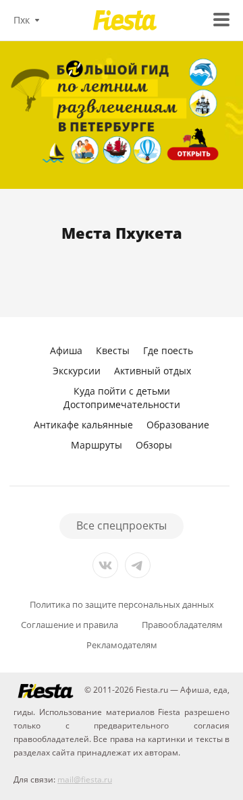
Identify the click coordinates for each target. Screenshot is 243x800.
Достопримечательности (121, 404)
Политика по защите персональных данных (122, 604)
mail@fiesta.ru (84, 779)
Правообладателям (182, 625)
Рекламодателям (121, 645)
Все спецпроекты (121, 525)
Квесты (113, 350)
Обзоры (154, 444)
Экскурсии (77, 370)
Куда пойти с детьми (122, 390)
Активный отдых (152, 370)
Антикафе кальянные (83, 424)
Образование (177, 424)
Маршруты (96, 444)
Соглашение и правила (69, 625)
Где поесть (168, 350)
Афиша (66, 350)
